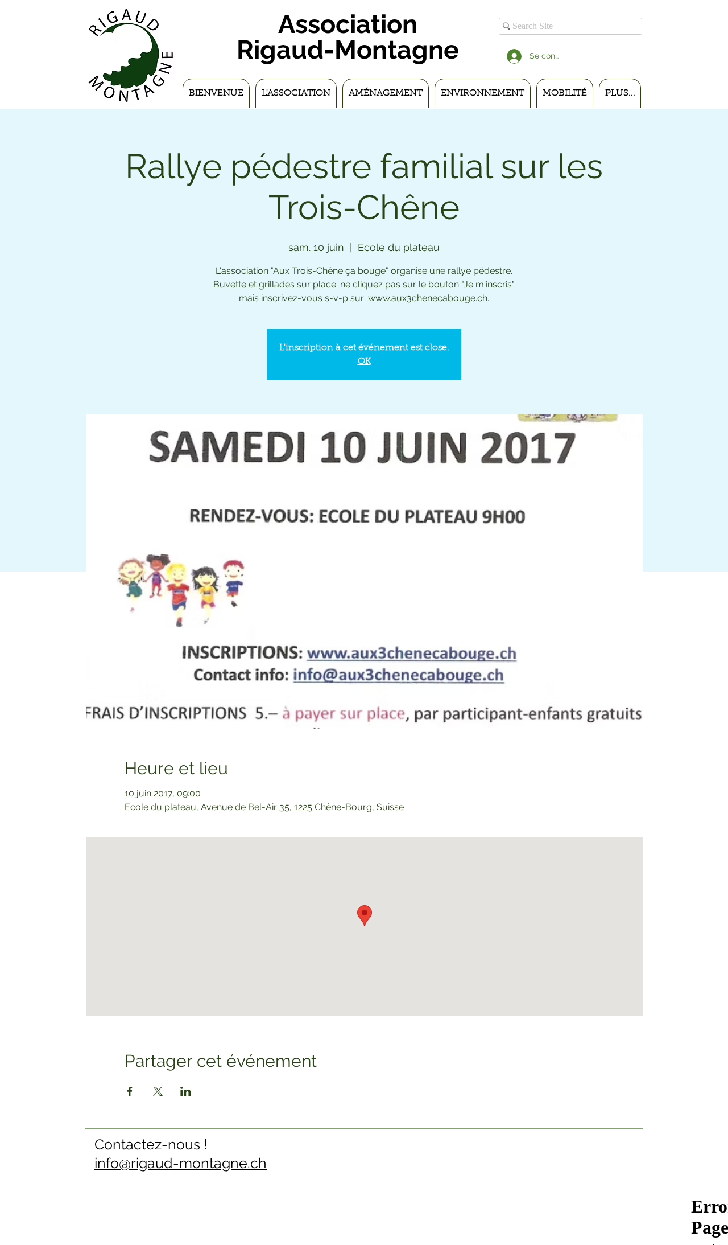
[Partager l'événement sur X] (157, 1091)
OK (364, 361)
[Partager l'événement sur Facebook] (130, 1091)
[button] (296, 93)
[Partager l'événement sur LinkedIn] (185, 1091)
